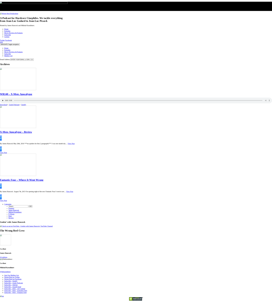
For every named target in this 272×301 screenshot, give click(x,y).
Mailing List (8, 56)
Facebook (8, 40)
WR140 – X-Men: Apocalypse (16, 94)
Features (11, 208)
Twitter (2, 40)
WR (1, 42)
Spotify (23, 105)
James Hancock (13, 210)
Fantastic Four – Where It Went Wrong (21, 180)
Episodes (7, 50)
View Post (71, 143)
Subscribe (7, 54)
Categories (7, 204)
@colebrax (3, 257)
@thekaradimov (5, 272)
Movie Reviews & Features (13, 52)
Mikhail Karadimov (15, 212)
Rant (10, 216)
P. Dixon (11, 214)
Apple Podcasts (14, 105)
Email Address (5, 59)
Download (3, 105)
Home (6, 48)
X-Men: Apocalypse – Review (16, 132)
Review (11, 218)
